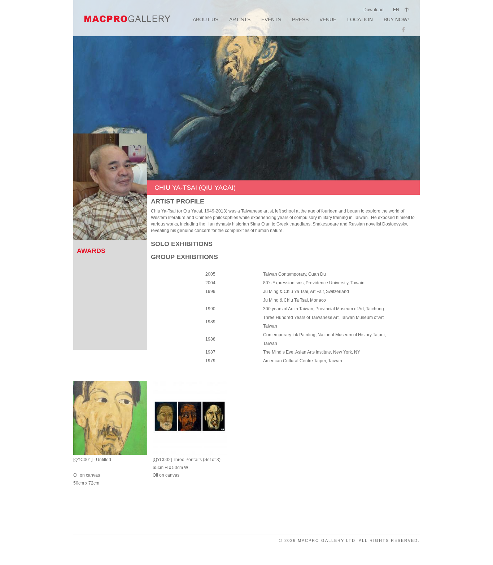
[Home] (127, 18)
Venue (327, 19)
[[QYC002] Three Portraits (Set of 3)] (190, 418)
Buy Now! (396, 19)
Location (360, 19)
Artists (239, 19)
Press (300, 19)
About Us (205, 19)
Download (373, 9)
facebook (405, 30)
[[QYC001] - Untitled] (110, 418)
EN (396, 9)
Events (271, 19)
